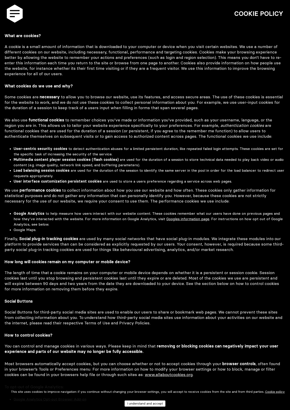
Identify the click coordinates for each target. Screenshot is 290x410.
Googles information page (187, 219)
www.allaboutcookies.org (169, 374)
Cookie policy (275, 392)
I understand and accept (145, 403)
